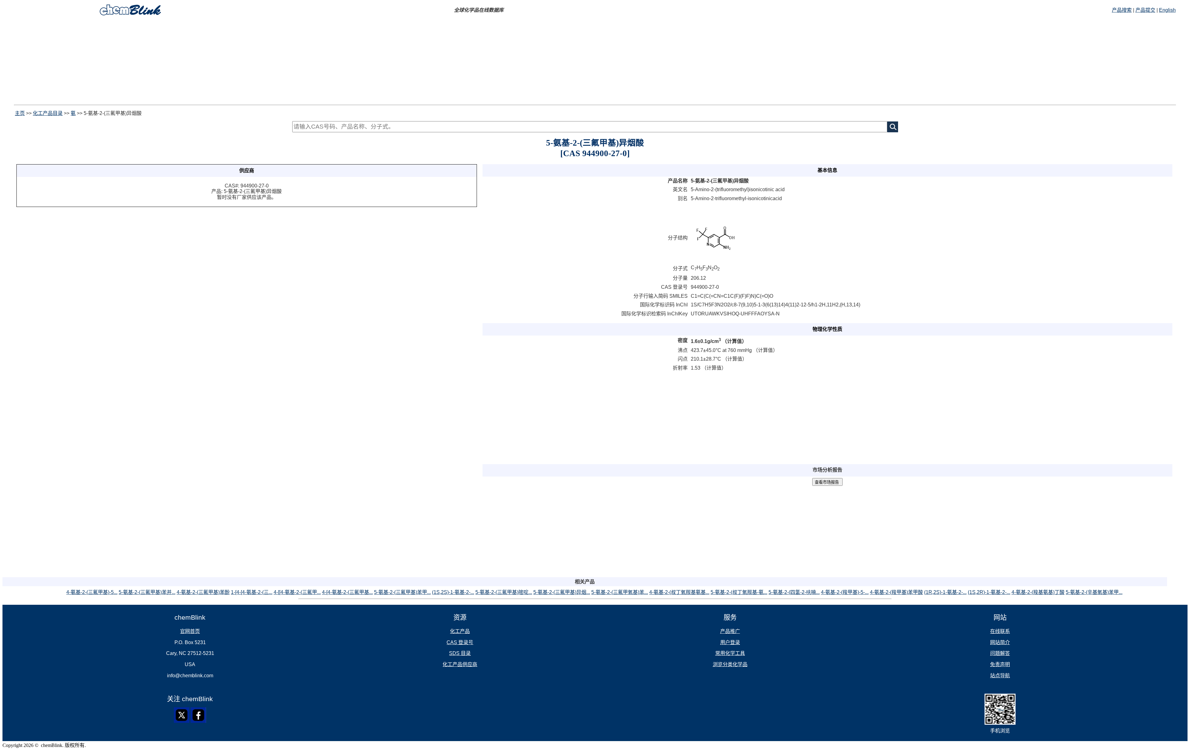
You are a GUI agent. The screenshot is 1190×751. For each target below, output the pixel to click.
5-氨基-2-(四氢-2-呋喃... (794, 592)
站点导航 (1000, 675)
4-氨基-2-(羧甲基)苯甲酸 (896, 592)
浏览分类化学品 (730, 664)
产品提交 (1145, 10)
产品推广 (730, 631)
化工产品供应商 (460, 664)
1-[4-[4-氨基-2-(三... (251, 592)
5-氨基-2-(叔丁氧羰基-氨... (739, 592)
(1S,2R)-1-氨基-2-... (989, 592)
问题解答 (1000, 653)
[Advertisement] (188, 61)
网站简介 (1000, 642)
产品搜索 (1122, 10)
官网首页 (190, 631)
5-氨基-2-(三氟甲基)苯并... (147, 592)
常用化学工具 (730, 653)
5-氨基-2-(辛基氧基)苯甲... (1094, 592)
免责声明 (1000, 664)
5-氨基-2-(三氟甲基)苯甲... (402, 592)
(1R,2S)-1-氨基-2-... (945, 592)
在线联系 (1000, 631)
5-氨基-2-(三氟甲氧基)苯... (619, 592)
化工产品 (460, 631)
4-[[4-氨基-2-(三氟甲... (297, 592)
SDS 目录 (460, 653)
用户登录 (730, 642)
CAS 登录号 (460, 642)
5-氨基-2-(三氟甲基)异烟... (561, 592)
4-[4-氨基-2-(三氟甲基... (347, 592)
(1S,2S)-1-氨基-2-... (453, 592)
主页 (20, 113)
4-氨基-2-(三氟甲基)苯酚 (203, 592)
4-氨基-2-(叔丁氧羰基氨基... (679, 592)
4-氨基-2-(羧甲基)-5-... (845, 592)
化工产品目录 (48, 113)
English (1167, 10)
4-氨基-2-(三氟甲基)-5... (91, 592)
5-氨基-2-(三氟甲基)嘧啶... (503, 592)
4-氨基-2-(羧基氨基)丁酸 (1037, 592)
